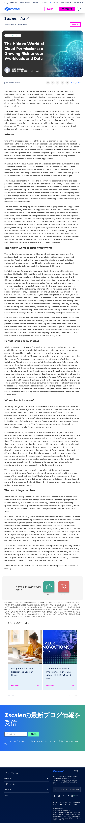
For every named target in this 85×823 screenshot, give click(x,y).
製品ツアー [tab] (50, 9)
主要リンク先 (9, 784)
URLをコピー (76, 83)
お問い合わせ (65, 3)
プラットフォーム (11, 773)
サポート (7, 795)
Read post (15, 685)
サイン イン (77, 3)
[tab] (79, 9)
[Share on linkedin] (62, 83)
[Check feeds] (67, 83)
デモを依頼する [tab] (66, 9)
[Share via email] (48, 83)
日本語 (76, 771)
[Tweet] (58, 83)
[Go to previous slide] (75, 695)
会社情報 (7, 779)
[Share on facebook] (53, 83)
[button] (48, 588)
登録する (34, 734)
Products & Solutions (13, 36)
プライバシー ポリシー (48, 741)
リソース (7, 790)
